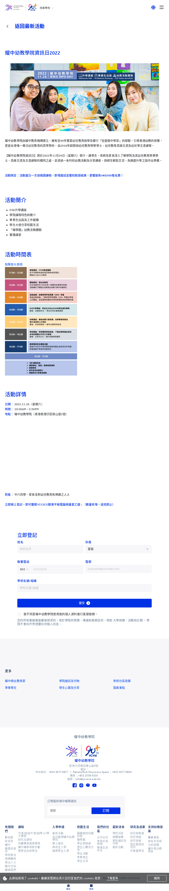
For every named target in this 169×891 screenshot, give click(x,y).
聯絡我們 (10, 869)
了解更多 (113, 878)
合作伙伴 (102, 837)
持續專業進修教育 (29, 843)
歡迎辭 (9, 837)
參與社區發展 (122, 681)
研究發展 (135, 840)
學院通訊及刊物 (69, 681)
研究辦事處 (137, 833)
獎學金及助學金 (28, 850)
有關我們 (9, 829)
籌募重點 (119, 688)
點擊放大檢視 (13, 264)
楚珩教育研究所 (137, 846)
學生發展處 (84, 843)
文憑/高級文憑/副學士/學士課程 (33, 834)
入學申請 (58, 827)
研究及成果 (137, 827)
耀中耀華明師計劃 (29, 847)
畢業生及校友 (102, 849)
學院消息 (118, 833)
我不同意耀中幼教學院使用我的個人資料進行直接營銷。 (60, 614)
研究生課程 (25, 839)
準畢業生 (11, 688)
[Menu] (161, 7)
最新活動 (57, 833)
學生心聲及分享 (69, 688)
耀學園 (81, 839)
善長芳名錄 (155, 841)
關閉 (157, 878)
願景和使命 (10, 850)
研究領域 (135, 837)
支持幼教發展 (155, 829)
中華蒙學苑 (137, 850)
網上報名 (57, 843)
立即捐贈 (153, 844)
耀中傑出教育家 (15, 681)
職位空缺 (10, 866)
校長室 (9, 841)
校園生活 (83, 827)
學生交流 (82, 861)
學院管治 (10, 855)
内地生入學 (59, 847)
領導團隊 (10, 858)
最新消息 (118, 827)
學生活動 (82, 853)
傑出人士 (10, 862)
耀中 (8, 844)
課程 (21, 827)
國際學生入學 (60, 850)
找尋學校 (45, 8)
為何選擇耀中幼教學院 (63, 838)
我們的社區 (103, 829)
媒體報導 (118, 837)
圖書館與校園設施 (85, 834)
